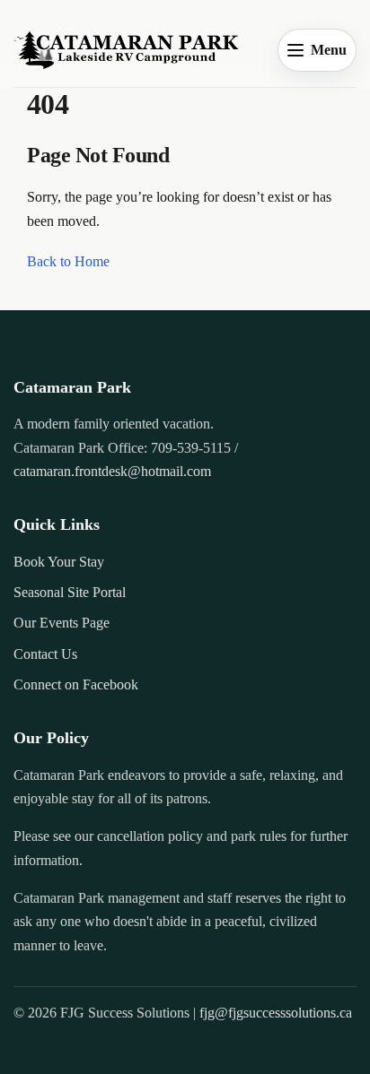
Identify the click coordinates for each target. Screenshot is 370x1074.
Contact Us (45, 654)
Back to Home (68, 261)
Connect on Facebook (75, 684)
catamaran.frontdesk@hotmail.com (112, 471)
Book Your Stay (58, 561)
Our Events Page (61, 622)
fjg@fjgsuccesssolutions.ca (275, 1012)
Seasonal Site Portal (69, 592)
